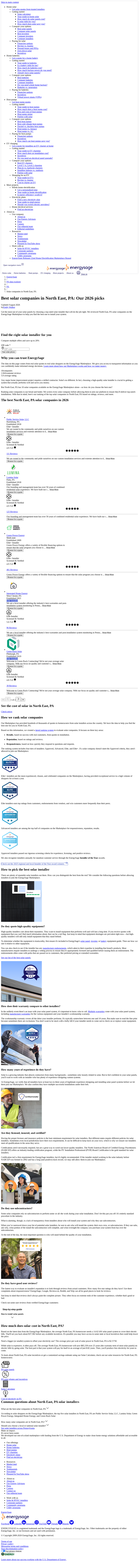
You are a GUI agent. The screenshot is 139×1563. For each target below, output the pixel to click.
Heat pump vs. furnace (27, 129)
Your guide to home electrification (31, 192)
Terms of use (6, 1541)
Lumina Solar (12, 477)
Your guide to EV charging (29, 151)
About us (21, 217)
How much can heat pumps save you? (33, 141)
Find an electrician (25, 209)
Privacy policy (7, 1544)
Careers (20, 224)
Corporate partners (25, 251)
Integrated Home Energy (17, 593)
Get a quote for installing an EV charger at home (32, 146)
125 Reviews (12, 512)
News (19, 236)
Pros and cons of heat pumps (29, 112)
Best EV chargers (24, 163)
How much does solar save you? (31, 24)
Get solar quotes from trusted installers (28, 9)
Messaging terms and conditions (15, 1546)
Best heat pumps (24, 121)
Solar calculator (24, 14)
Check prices (6, 711)
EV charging (45, 273)
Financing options (25, 43)
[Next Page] (18, 699)
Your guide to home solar (28, 16)
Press (19, 221)
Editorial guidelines (25, 229)
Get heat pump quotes (21, 102)
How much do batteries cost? (29, 68)
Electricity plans (13, 1455)
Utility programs (24, 256)
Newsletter (22, 241)
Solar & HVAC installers (28, 248)
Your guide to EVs (25, 177)
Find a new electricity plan (28, 199)
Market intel (22, 234)
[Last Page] (23, 699)
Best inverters (23, 34)
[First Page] (3, 699)
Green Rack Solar (14, 651)
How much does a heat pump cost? (32, 109)
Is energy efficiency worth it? (29, 195)
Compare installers (25, 38)
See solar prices (8, 352)
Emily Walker (9, 307)
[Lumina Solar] (13, 475)
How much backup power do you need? (34, 70)
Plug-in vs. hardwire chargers (29, 168)
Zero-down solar (24, 51)
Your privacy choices (13, 1551)
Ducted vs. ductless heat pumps (30, 126)
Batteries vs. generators (27, 87)
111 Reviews (12, 453)
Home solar (6, 273)
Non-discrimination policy (12, 1549)
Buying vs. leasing (25, 46)
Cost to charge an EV (26, 182)
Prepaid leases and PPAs (27, 48)
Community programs (26, 253)
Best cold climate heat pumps (29, 124)
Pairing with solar (24, 116)
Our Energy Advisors (26, 219)
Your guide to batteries (27, 63)
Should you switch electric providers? (33, 204)
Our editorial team (25, 226)
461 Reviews (12, 570)
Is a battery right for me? (27, 65)
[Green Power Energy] (13, 533)
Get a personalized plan (27, 190)
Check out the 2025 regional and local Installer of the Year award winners (33, 864)
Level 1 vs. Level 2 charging (29, 165)
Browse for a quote (15, 434)
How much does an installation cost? (33, 153)
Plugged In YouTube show (28, 243)
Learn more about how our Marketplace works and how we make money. (75, 366)
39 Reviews (12, 686)
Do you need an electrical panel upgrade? (35, 158)
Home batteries (20, 273)
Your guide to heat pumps (28, 107)
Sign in (84, 274)
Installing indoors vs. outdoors (30, 170)
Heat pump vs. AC (25, 131)
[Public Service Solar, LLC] (13, 417)
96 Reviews (12, 628)
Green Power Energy (16, 535)
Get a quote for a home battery (25, 58)
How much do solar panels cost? (31, 19)
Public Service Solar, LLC (18, 419)
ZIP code (5, 345)
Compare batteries (25, 80)
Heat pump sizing (24, 114)
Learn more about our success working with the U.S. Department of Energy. (33, 1559)
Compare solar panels (26, 31)
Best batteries (23, 77)
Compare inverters (25, 36)
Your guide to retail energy (28, 202)
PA (8, 286)
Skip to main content (10, 2)
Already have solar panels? (28, 73)
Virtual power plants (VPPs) (29, 97)
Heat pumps (33, 273)
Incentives (21, 53)
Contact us (11, 1491)
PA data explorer (14, 282)
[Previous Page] (8, 699)
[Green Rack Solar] (13, 649)
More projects (58, 273)
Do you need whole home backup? (32, 85)
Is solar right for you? (26, 21)
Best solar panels (24, 29)
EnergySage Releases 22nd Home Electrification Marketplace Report (41, 258)
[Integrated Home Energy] (13, 591)
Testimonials (22, 239)
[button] (25, 1409)
